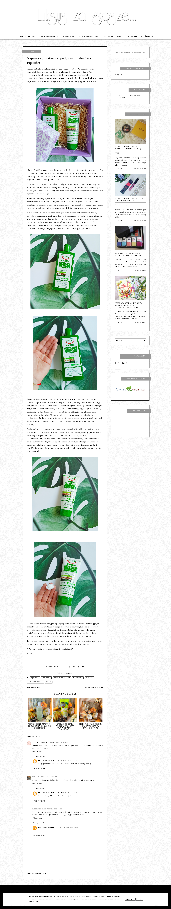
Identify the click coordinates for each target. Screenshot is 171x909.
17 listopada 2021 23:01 (59, 742)
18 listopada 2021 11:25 (47, 777)
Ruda (34, 777)
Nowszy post (35, 687)
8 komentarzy (140, 322)
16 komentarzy (140, 169)
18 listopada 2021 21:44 (67, 760)
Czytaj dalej (119, 169)
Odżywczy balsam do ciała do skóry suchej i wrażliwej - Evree (65, 726)
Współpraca (147, 36)
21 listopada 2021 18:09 (52, 809)
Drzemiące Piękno (40, 742)
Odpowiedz (37, 751)
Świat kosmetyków (49, 36)
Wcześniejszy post (93, 687)
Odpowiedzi (40, 756)
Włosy (48, 682)
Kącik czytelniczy (88, 36)
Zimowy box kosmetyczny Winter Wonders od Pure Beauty (40, 727)
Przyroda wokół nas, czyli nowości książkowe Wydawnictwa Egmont (129, 305)
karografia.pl (161, 905)
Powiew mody (69, 36)
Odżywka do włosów (62, 678)
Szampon (89, 678)
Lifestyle (132, 36)
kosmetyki (46, 678)
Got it (140, 899)
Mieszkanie (107, 36)
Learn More (130, 899)
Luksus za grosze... (25, 905)
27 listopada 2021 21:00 (68, 827)
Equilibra (35, 678)
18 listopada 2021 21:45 (67, 792)
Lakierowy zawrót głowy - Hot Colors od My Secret (129, 254)
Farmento (36, 809)
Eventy (120, 36)
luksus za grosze (46, 760)
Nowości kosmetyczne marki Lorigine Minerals (130, 200)
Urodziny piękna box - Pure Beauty (90, 725)
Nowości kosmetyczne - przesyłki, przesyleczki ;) (128, 148)
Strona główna (28, 36)
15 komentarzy (140, 270)
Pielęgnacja (77, 678)
